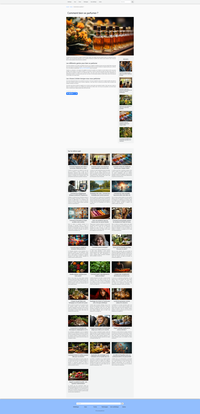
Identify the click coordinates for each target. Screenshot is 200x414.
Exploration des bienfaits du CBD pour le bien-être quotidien (125, 107)
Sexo (75, 1)
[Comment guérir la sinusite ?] (100, 240)
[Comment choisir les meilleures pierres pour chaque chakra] (125, 116)
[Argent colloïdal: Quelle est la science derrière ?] (122, 320)
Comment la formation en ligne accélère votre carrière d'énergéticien (78, 222)
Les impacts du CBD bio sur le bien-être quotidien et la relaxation (125, 140)
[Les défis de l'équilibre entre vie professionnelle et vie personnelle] (122, 347)
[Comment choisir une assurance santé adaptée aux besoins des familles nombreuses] (125, 82)
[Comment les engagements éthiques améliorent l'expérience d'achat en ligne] (78, 186)
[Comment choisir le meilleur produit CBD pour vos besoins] (78, 347)
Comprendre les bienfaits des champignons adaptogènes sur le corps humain (78, 329)
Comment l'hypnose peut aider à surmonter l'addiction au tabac (125, 74)
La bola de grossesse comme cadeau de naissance (122, 302)
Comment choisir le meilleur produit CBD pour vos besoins (78, 356)
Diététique (69, 1)
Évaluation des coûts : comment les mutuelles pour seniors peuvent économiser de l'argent (100, 195)
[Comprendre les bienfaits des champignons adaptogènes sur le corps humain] (78, 320)
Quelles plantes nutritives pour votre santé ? (78, 275)
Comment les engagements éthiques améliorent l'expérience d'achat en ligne (78, 195)
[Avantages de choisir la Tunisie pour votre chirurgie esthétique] (100, 293)
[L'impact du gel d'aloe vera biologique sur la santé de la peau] (78, 293)
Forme (80, 1)
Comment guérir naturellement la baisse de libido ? (100, 275)
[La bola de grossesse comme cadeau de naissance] (122, 293)
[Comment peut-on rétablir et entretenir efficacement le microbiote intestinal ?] (78, 240)
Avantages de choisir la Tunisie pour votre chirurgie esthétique (100, 302)
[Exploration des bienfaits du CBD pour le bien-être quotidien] (125, 99)
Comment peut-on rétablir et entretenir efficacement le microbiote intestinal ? (78, 249)
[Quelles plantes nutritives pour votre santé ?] (78, 267)
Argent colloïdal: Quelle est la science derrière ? (122, 329)
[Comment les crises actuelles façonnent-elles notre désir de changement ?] (122, 186)
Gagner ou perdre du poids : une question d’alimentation (78, 383)
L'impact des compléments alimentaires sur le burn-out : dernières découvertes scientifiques (122, 275)
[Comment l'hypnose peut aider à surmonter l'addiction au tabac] (125, 66)
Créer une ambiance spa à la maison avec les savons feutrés (100, 221)
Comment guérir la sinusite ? (100, 247)
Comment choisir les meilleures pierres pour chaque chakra (124, 124)
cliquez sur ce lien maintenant (84, 68)
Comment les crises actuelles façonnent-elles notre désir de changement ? (122, 195)
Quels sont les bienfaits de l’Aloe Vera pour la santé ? (122, 248)
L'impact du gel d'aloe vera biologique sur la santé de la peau (78, 302)
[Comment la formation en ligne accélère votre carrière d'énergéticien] (78, 213)
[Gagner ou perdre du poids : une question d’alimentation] (78, 374)
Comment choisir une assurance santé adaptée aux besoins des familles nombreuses (125, 90)
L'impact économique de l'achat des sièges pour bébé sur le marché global (100, 329)
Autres (100, 1)
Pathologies (86, 1)
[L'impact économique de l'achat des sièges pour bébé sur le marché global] (100, 320)
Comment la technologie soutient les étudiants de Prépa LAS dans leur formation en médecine (122, 222)
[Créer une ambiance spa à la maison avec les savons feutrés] (100, 213)
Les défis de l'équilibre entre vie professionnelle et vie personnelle (121, 356)
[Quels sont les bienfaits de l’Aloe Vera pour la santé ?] (122, 240)
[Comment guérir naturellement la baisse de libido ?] (100, 267)
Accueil (67, 6)
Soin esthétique (93, 1)
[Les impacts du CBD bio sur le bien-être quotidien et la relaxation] (125, 132)
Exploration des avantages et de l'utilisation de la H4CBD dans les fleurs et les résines (100, 356)
